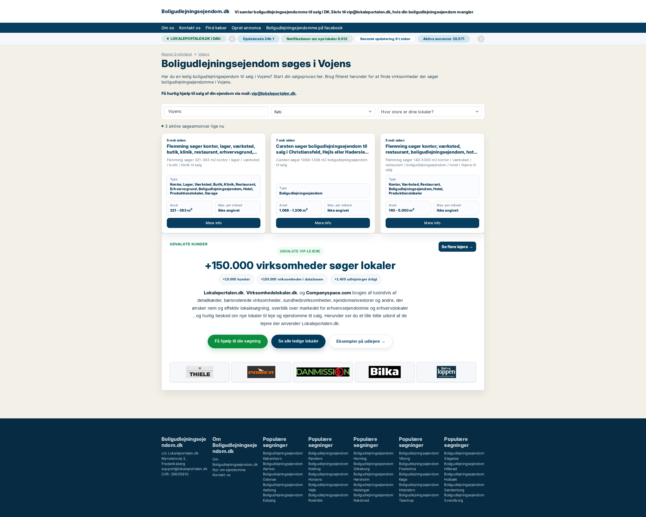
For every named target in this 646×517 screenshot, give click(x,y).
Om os (168, 27)
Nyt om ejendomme (229, 470)
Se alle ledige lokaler (298, 341)
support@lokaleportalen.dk (184, 469)
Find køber (216, 27)
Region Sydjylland (177, 54)
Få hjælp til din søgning (238, 341)
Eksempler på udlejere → (360, 341)
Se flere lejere (457, 246)
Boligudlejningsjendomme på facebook (304, 27)
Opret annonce (246, 27)
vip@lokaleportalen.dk (273, 93)
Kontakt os (190, 27)
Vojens (203, 54)
